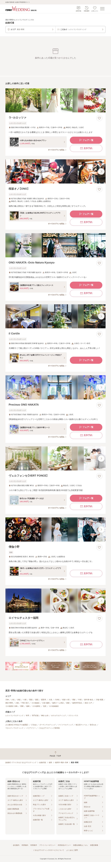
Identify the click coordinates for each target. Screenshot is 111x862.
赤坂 (19, 700)
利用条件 (33, 845)
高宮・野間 (9, 703)
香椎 (22, 706)
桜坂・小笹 (66, 700)
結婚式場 (42, 762)
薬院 (36, 700)
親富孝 (43, 700)
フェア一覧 (88, 140)
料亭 (27, 716)
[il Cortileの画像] (55, 316)
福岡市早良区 (77, 703)
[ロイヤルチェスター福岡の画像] (55, 601)
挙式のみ (93, 725)
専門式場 (35, 716)
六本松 (57, 700)
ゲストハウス (73, 716)
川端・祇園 (99, 700)
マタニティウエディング (14, 728)
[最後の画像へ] (101, 100)
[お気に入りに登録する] (99, 118)
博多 (74, 700)
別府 (44, 706)
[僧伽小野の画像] (55, 529)
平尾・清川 (25, 703)
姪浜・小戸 (88, 703)
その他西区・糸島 (11, 706)
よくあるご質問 (72, 850)
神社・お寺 (44, 716)
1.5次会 (34, 725)
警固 (30, 700)
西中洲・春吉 (88, 700)
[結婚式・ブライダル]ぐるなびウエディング (20, 762)
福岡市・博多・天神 (61, 762)
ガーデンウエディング (47, 725)
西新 (68, 703)
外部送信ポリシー (64, 845)
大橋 (17, 703)
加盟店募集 (94, 845)
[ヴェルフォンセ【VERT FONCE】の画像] (55, 458)
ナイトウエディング (65, 725)
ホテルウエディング (58, 716)
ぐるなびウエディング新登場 (49, 728)
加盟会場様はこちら (80, 845)
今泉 (25, 700)
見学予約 (88, 148)
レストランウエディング (14, 716)
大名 (13, 700)
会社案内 (16, 845)
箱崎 (28, 706)
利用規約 (25, 845)
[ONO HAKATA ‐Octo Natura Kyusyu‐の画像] (55, 245)
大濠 (50, 700)
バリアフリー (31, 728)
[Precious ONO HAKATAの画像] (55, 387)
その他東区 (36, 706)
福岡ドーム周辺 (58, 703)
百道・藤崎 (46, 703)
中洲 (79, 700)
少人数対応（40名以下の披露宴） (16, 725)
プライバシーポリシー (47, 845)
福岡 (50, 762)
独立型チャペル (81, 725)
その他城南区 (54, 706)
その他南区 (35, 703)
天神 (7, 700)
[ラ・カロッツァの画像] (55, 100)
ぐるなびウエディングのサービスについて (48, 850)
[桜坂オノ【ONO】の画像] (55, 171)
